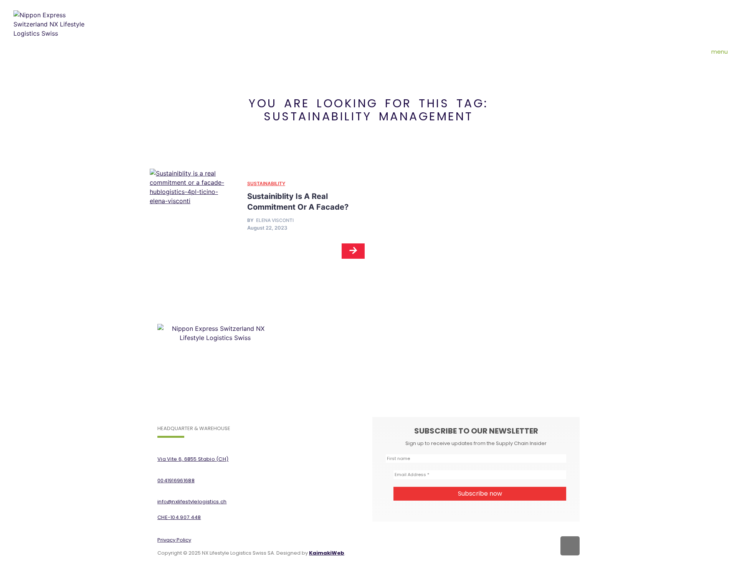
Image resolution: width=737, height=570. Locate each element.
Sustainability (266, 183)
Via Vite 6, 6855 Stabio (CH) (192, 459)
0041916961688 (176, 480)
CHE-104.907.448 (179, 517)
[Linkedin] (570, 545)
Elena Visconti (275, 220)
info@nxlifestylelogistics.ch (191, 501)
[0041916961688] (161, 468)
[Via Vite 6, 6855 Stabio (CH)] (161, 447)
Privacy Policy (174, 540)
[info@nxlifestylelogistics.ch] (161, 489)
